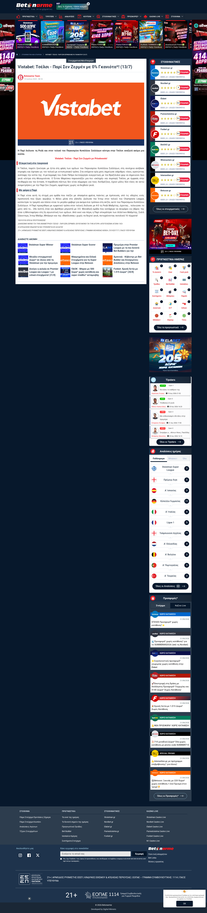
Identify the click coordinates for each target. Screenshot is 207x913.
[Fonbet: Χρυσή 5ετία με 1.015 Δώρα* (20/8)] (108, 272)
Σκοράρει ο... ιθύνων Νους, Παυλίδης (174, 432)
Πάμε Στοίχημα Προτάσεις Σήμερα (35, 817)
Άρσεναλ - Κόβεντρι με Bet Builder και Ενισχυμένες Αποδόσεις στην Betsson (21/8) (127, 260)
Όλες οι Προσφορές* (168, 796)
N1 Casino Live (153, 841)
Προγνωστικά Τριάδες (72, 827)
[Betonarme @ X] (38, 855)
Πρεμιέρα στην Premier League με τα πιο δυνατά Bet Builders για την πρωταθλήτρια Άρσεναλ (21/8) (126, 248)
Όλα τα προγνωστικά (168, 327)
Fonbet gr (165, 129)
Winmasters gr (167, 160)
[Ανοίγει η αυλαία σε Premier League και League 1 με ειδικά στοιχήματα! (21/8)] (23, 272)
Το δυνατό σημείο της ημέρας (75, 822)
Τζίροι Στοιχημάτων (29, 831)
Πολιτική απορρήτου (157, 854)
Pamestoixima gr (169, 114)
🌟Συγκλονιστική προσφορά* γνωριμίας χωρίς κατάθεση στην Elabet (167, 664)
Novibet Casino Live (155, 822)
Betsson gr (166, 190)
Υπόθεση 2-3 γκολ (167, 403)
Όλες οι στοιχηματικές (168, 209)
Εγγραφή (139, 854)
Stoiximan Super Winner (41, 244)
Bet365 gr (165, 144)
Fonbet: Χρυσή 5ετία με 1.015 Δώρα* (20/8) (126, 270)
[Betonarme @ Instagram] (20, 855)
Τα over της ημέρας (70, 817)
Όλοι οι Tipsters (168, 442)
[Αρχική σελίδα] (17, 54)
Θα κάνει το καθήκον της (170, 390)
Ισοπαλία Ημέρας (69, 836)
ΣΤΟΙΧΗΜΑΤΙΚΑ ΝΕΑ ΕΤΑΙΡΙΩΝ (32, 54)
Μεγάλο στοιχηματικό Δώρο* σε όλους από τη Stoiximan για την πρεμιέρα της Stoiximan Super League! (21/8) (43, 260)
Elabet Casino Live (155, 827)
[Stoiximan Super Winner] (23, 248)
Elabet (163, 98)
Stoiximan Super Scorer (83, 244)
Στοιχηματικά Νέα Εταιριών (81, 61)
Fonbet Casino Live (155, 836)
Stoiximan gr (166, 68)
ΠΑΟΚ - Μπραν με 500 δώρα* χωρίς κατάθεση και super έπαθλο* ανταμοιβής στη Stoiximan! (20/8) (85, 272)
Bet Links (152, 858)
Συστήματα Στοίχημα (71, 841)
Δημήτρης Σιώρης (158, 393)
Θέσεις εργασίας (156, 861)
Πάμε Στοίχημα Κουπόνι (30, 822)
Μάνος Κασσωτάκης (159, 407)
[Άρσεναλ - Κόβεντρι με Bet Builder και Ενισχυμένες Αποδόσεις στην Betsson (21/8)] (108, 260)
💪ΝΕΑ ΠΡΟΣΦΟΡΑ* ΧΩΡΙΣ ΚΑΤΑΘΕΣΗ (170, 725)
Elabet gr (108, 827)
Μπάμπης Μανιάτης (159, 436)
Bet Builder (66, 831)
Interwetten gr (167, 175)
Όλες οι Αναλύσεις (167, 586)
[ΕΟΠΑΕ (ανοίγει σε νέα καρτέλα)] (113, 895)
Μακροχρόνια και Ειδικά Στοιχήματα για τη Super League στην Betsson (83, 259)
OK (184, 903)
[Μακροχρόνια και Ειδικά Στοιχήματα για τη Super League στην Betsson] (65, 260)
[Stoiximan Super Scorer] (65, 248)
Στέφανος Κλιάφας (158, 423)
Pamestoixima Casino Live (158, 831)
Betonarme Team (32, 76)
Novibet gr (165, 83)
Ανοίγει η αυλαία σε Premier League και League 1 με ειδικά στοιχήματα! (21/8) (43, 272)
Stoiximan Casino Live (156, 817)
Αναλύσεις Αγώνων (28, 827)
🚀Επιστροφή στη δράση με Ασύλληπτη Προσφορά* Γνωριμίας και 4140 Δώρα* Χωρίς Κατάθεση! (170, 686)
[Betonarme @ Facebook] (29, 855)
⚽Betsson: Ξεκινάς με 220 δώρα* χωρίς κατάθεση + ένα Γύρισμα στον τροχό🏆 (169, 783)
